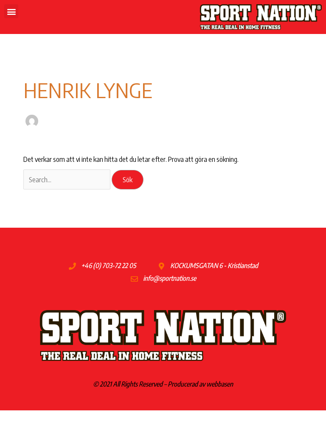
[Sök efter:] (67, 179)
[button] (11, 11)
